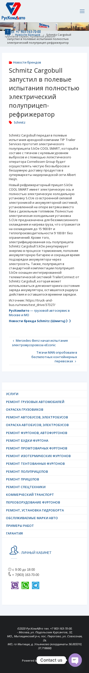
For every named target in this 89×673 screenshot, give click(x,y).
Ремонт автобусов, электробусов (37, 417)
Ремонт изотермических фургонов (38, 456)
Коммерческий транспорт (30, 495)
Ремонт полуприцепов (27, 472)
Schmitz (19, 122)
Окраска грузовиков (24, 409)
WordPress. (59, 660)
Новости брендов (27, 62)
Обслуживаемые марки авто (32, 518)
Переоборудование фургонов (33, 502)
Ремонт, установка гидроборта (35, 510)
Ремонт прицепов (22, 479)
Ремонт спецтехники (25, 487)
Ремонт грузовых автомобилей (35, 402)
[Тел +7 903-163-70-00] (13, 11)
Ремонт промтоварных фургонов (36, 448)
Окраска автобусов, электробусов (37, 425)
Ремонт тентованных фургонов (35, 464)
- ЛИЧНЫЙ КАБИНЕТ (34, 553)
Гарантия (14, 533)
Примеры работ (20, 526)
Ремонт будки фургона (27, 440)
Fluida (42, 660)
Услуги (12, 394)
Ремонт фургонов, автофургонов (36, 433)
